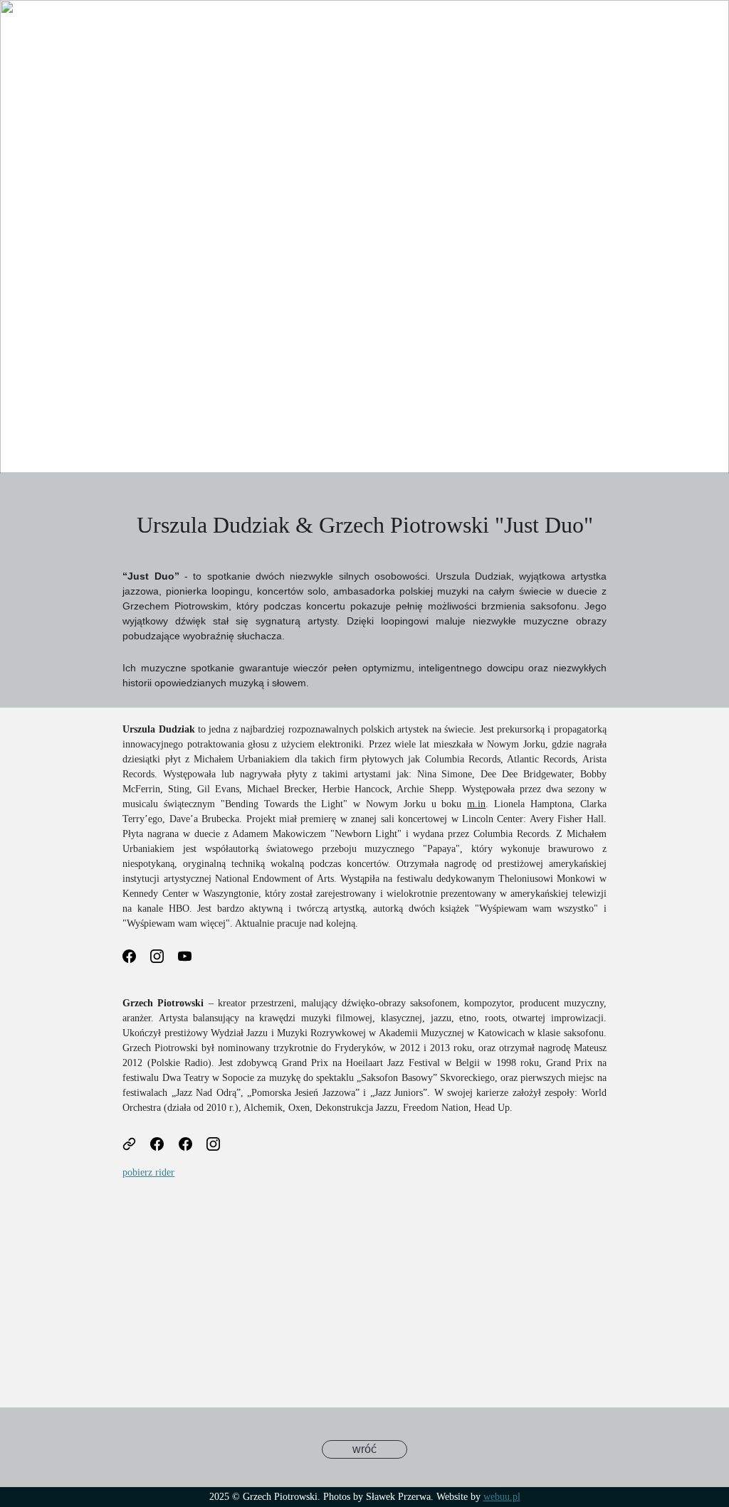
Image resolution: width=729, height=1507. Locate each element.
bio (63, 29)
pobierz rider (148, 1172)
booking (466, 29)
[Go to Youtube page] (710, 44)
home (25, 29)
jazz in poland (46, 58)
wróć (364, 1449)
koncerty (209, 29)
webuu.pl (501, 1496)
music (157, 29)
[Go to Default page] (136, 1144)
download (406, 29)
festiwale (268, 29)
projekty (107, 29)
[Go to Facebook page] (661, 44)
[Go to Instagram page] (688, 44)
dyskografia (336, 29)
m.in (476, 804)
